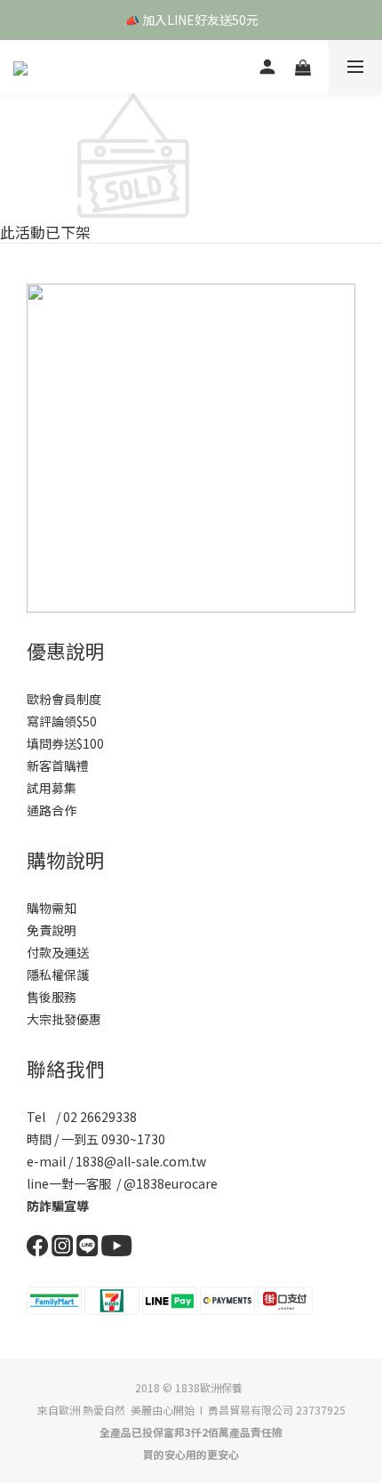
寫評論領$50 (62, 721)
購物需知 (51, 908)
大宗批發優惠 (64, 1019)
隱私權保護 (58, 974)
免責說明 (51, 930)
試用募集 (51, 788)
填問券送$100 (65, 743)
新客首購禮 (58, 765)
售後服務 (51, 997)
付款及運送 (58, 952)
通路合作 (51, 810)
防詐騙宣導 (58, 1205)
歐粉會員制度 (64, 699)
